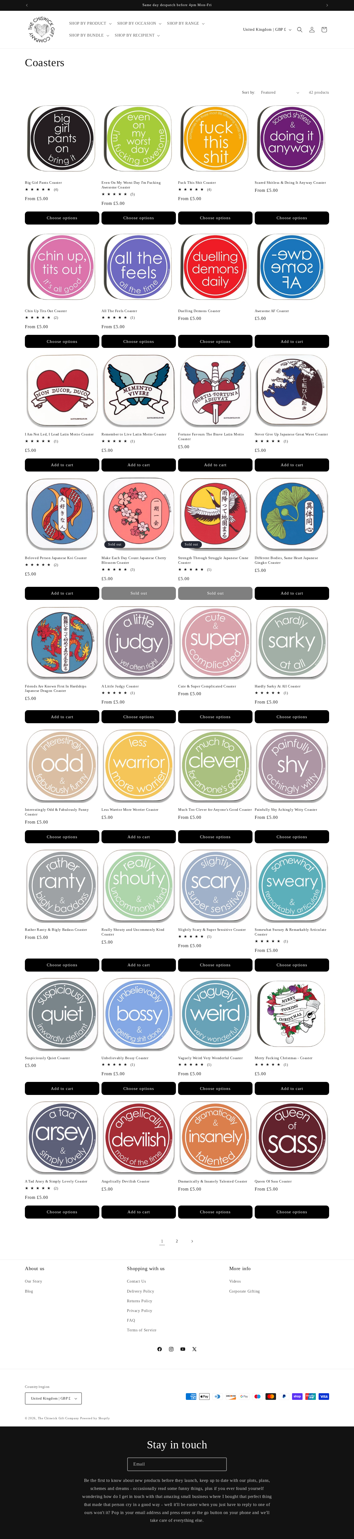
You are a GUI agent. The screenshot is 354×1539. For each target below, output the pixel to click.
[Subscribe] (220, 1464)
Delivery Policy (140, 1291)
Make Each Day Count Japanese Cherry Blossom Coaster (133, 560)
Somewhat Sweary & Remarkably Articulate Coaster (290, 932)
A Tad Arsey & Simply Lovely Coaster (56, 1181)
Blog (29, 1291)
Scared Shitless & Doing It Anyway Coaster (290, 182)
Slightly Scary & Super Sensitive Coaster (212, 930)
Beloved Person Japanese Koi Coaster (56, 558)
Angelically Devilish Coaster (125, 1181)
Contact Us (136, 1281)
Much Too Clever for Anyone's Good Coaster (215, 809)
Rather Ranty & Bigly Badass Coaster (56, 930)
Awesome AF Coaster (272, 311)
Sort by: (249, 92)
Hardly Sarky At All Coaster (277, 686)
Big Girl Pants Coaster (43, 182)
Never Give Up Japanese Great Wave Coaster (291, 434)
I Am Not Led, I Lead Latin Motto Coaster (59, 434)
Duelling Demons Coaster (199, 311)
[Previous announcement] (27, 5)
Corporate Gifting (244, 1291)
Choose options (62, 218)
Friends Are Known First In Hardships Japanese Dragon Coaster (56, 688)
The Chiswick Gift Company (58, 1418)
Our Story (33, 1281)
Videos (235, 1281)
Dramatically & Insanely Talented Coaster (212, 1181)
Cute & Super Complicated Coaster (207, 686)
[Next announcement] (327, 5)
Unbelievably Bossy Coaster (125, 1058)
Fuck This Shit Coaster (197, 182)
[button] (90, 23)
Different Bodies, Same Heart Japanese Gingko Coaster (286, 560)
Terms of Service (142, 1330)
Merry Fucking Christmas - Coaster (284, 1058)
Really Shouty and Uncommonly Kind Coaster (133, 932)
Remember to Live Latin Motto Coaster (133, 434)
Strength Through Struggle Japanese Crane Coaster (213, 560)
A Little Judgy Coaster (120, 686)
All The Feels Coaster (119, 311)
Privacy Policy (139, 1311)
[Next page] (192, 1241)
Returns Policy (139, 1301)
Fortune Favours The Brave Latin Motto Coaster (211, 436)
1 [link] (162, 1241)
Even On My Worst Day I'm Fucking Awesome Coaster (131, 184)
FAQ (131, 1320)
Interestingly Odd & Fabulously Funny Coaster (57, 811)
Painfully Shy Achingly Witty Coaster (286, 809)
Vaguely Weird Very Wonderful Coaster (210, 1058)
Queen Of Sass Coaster (273, 1181)
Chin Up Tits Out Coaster (46, 311)
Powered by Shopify (95, 1418)
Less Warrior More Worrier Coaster (129, 809)
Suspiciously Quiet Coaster (47, 1058)
